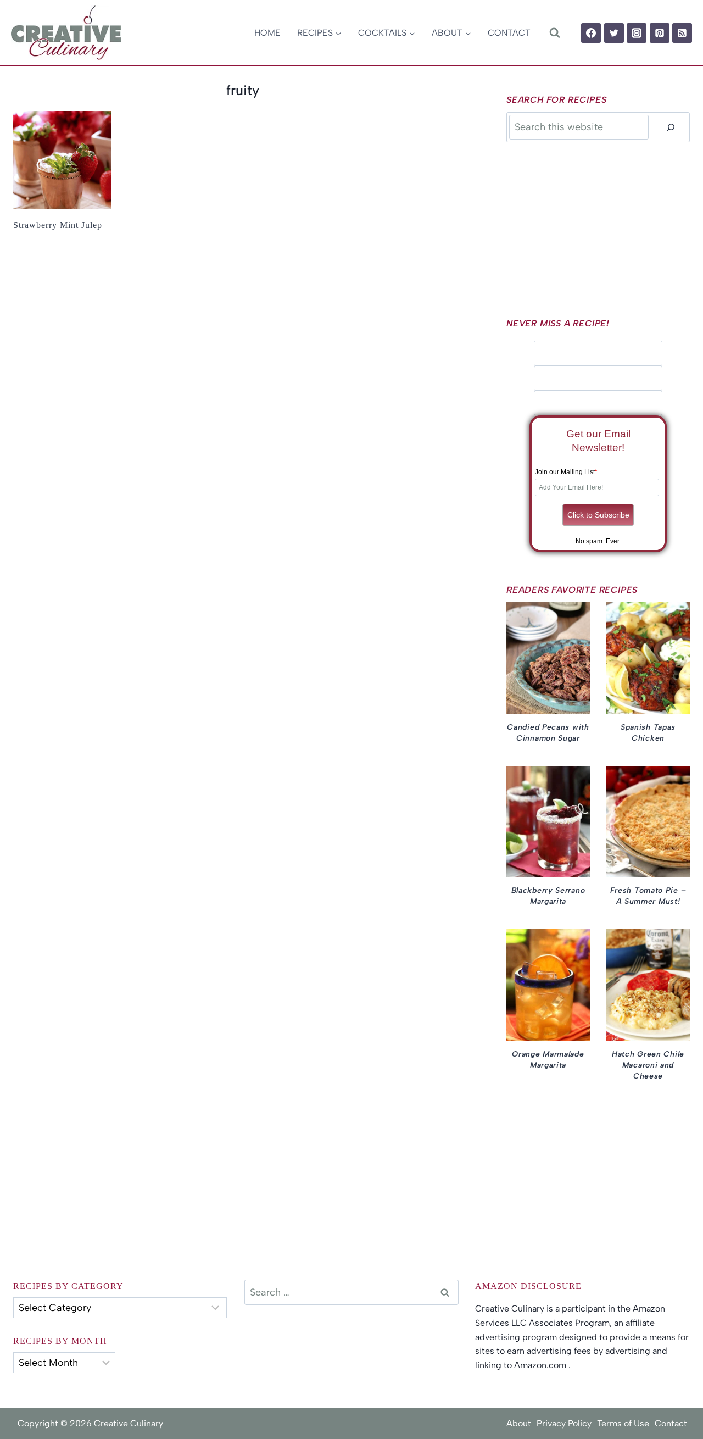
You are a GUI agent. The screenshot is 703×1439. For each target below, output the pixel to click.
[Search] (670, 127)
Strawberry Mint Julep (57, 225)
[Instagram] (636, 33)
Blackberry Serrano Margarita (548, 896)
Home (267, 32)
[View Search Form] (554, 33)
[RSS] (682, 33)
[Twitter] (614, 33)
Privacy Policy (564, 1423)
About (518, 1423)
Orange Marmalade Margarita (548, 1059)
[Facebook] (591, 33)
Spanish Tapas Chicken (648, 733)
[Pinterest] (659, 33)
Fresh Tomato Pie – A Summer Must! (648, 896)
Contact (509, 32)
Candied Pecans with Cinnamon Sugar (548, 733)
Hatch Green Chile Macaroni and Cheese (648, 1065)
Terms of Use (623, 1423)
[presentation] (62, 160)
